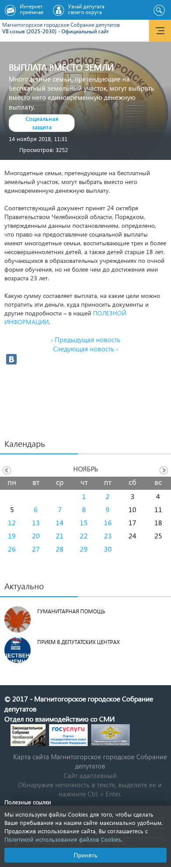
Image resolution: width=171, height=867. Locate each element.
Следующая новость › (85, 348)
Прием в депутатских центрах (78, 642)
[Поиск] (159, 10)
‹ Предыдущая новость (86, 339)
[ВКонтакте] (11, 359)
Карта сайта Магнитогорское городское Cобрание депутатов (90, 761)
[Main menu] (160, 31)
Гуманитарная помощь (71, 611)
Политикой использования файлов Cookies (62, 839)
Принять (85, 855)
